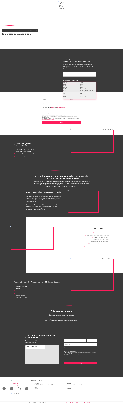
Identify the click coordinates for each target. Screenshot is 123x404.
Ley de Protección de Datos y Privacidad (81, 402)
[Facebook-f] (4, 388)
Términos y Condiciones (70, 402)
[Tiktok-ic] (19, 388)
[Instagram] (11, 388)
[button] (79, 80)
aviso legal (53, 107)
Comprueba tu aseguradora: (71, 80)
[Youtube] (26, 388)
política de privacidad (61, 107)
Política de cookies (91, 402)
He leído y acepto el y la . (54, 107)
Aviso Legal (64, 402)
